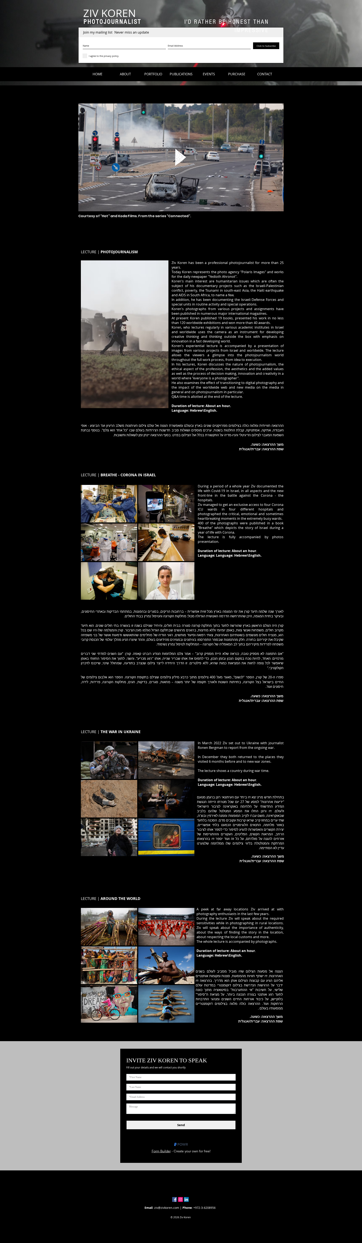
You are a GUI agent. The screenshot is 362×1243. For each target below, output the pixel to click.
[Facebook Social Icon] (174, 1199)
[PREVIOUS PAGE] (270, 255)
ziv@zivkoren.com (166, 1208)
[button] (125, 74)
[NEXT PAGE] (280, 255)
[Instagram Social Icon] (180, 1199)
